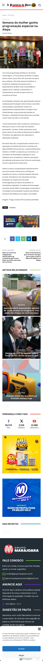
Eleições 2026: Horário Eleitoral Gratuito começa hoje (21, 397)
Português (27, 659)
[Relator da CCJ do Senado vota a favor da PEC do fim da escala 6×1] (21, 338)
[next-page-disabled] (7, 531)
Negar (21, 655)
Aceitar (21, 649)
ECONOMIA (21, 350)
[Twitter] (17, 238)
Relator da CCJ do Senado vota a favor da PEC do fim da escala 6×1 (21, 354)
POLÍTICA (11, 15)
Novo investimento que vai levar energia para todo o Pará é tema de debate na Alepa (32, 256)
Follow (21, 420)
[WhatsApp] (23, 238)
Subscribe (34, 420)
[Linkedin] (28, 238)
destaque (12, 207)
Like (8, 420)
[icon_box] (17, 574)
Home (4, 15)
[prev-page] (3, 406)
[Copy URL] (34, 238)
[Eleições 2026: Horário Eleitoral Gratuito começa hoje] (21, 380)
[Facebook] (12, 238)
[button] (39, 629)
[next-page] (7, 406)
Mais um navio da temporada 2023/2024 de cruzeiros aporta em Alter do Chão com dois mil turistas (11, 257)
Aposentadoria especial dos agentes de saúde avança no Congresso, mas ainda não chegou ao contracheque (21, 310)
